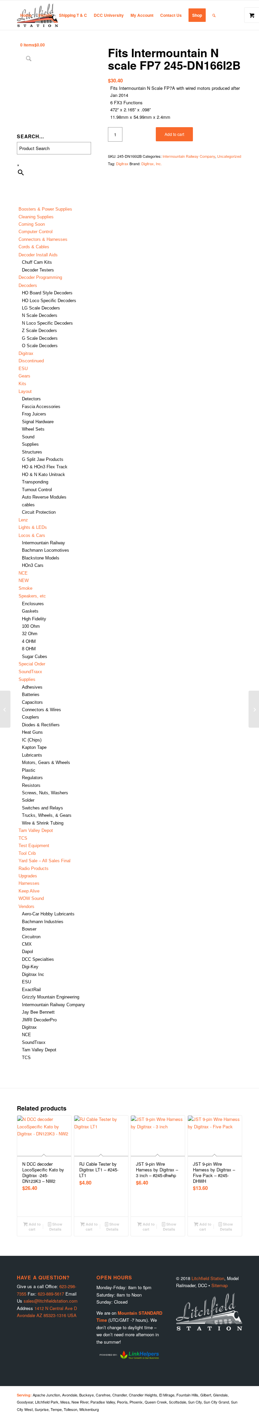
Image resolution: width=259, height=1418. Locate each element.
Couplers (30, 717)
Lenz (23, 519)
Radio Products (34, 868)
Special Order (32, 663)
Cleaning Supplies (36, 216)
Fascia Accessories (41, 406)
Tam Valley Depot (36, 830)
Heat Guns (32, 732)
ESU (23, 368)
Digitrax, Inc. (151, 163)
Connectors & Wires (41, 709)
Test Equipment (34, 845)
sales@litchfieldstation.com (51, 1301)
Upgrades (28, 875)
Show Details (56, 1227)
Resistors (31, 785)
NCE (23, 573)
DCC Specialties (38, 959)
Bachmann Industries (42, 921)
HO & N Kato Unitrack (43, 474)
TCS (23, 838)
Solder (28, 800)
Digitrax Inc (33, 974)
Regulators (32, 777)
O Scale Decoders (40, 345)
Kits (22, 383)
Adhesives (32, 687)
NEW (24, 580)
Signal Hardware (38, 421)
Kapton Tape (34, 747)
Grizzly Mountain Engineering (50, 996)
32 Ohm (29, 633)
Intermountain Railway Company (53, 1004)
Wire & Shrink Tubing (42, 823)
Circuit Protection (39, 512)
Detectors (31, 398)
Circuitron (31, 936)
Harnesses (29, 883)
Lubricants (32, 755)
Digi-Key (30, 966)
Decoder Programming (40, 277)
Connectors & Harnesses (43, 239)
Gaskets (30, 611)
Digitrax (26, 353)
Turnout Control (37, 489)
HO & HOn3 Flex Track (44, 466)
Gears (24, 375)
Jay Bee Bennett (38, 1012)
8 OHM (29, 648)
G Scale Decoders (40, 338)
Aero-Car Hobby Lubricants (48, 913)
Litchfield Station (208, 1278)
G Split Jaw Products (42, 459)
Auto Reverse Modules (44, 497)
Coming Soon (32, 224)
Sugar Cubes (34, 656)
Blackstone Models (40, 557)
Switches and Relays (42, 807)
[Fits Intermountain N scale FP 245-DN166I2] (5, 709)
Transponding (35, 481)
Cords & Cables (34, 246)
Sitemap (219, 1285)
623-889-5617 (51, 1293)
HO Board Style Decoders (47, 292)
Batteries (30, 694)
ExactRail (31, 989)
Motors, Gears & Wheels (46, 762)
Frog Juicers (34, 413)
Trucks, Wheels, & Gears (46, 815)
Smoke (25, 588)
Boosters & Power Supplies (45, 209)
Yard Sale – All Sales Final (44, 860)
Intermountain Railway (43, 542)
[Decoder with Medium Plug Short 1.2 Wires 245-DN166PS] (254, 709)
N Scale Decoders (39, 315)
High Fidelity (34, 618)
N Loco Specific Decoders (47, 323)
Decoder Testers (38, 269)
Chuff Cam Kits (37, 262)
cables (28, 504)
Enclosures (33, 603)
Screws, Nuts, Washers (45, 792)
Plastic (28, 770)
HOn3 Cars (33, 565)
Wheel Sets (33, 429)
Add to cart (174, 134)
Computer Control (36, 231)
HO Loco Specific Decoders (49, 300)
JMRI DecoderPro (39, 1019)
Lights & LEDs (33, 527)
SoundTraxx (30, 671)
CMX (27, 944)
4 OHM (29, 641)
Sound (28, 436)
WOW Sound (31, 898)
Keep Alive (29, 891)
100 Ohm (31, 626)
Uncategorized (229, 156)
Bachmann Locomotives (45, 550)
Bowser (29, 929)
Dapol (27, 951)
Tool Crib (27, 853)
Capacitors (32, 702)
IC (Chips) (31, 739)
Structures (32, 452)
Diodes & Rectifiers (41, 724)
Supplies (30, 444)
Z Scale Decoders (39, 330)
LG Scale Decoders (41, 308)
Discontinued (31, 360)
